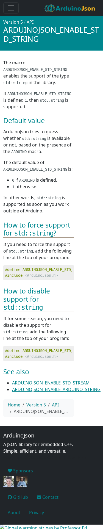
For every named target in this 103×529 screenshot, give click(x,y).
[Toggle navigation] (11, 7)
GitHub (20, 497)
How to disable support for (26, 298)
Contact (50, 497)
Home (14, 405)
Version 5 (13, 22)
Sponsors (22, 471)
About (14, 512)
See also (16, 371)
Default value (24, 120)
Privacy (36, 512)
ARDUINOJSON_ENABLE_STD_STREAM (51, 383)
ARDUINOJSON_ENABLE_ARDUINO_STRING (56, 389)
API (30, 22)
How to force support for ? (36, 228)
